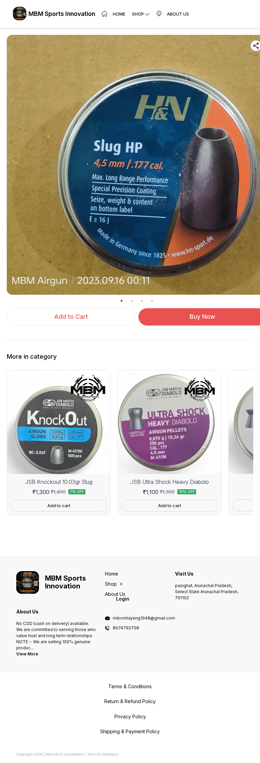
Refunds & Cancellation (64, 754)
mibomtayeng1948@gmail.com (144, 618)
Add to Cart (71, 316)
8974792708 (126, 628)
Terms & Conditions (102, 754)
